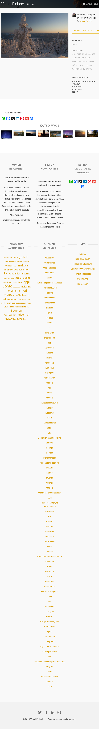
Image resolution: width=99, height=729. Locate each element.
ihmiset (13, 266)
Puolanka (49, 536)
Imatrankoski (49, 338)
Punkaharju (49, 531)
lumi (84, 54)
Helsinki (20, 262)
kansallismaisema (19, 273)
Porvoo (49, 526)
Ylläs (49, 686)
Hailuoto (49, 293)
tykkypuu (87, 69)
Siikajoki (49, 616)
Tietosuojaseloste (83, 274)
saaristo (22, 307)
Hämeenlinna (49, 303)
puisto (24, 299)
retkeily (6, 307)
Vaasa (49, 671)
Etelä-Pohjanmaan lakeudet (49, 283)
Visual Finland (12, 4)
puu (28, 299)
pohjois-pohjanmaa (12, 299)
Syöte (74, 44)
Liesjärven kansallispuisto (49, 438)
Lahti (49, 418)
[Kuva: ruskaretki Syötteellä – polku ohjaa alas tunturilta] (92, 134)
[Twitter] (39, 712)
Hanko (49, 313)
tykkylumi (77, 69)
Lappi (49, 428)
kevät (5, 282)
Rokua (49, 566)
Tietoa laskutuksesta (82, 264)
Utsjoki (49, 666)
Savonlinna (49, 606)
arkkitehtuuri (7, 257)
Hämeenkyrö (49, 297)
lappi (26, 282)
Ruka (49, 576)
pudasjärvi (88, 62)
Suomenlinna (49, 626)
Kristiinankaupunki (49, 403)
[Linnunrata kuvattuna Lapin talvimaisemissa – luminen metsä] (6, 135)
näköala (86, 58)
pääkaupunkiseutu (19, 303)
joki (26, 269)
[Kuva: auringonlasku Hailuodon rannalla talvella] (80, 134)
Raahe (49, 546)
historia (26, 262)
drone (7, 261)
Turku (49, 656)
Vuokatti (49, 681)
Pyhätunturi (49, 541)
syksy (9, 318)
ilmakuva (22, 265)
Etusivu (82, 254)
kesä (18, 277)
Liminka (49, 443)
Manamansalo (49, 458)
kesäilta (26, 278)
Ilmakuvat (49, 333)
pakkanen (76, 62)
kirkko (9, 282)
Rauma (50, 551)
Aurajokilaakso (49, 268)
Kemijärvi (49, 368)
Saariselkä (49, 581)
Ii (49, 328)
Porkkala (49, 521)
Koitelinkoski (49, 378)
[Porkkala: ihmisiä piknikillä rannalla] (55, 134)
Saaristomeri (49, 586)
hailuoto (13, 262)
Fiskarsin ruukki (50, 288)
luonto (91, 54)
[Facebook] (46, 712)
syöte (74, 65)
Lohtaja (49, 448)
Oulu (20, 295)
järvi (5, 273)
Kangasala (49, 363)
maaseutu (16, 287)
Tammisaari (49, 636)
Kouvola (49, 398)
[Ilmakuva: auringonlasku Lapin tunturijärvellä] (31, 133)
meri (23, 290)
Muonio (49, 478)
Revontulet (49, 561)
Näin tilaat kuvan (82, 259)
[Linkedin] (52, 712)
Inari (49, 343)
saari (16, 307)
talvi (81, 65)
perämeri (26, 295)
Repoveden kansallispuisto (49, 556)
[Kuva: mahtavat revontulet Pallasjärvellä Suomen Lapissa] (68, 134)
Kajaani (49, 353)
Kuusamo (49, 413)
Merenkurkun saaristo (49, 463)
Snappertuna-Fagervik (49, 621)
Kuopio (49, 408)
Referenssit (82, 284)
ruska (11, 306)
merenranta (13, 290)
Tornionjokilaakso (49, 651)
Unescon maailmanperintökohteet (50, 661)
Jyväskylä (49, 348)
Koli (49, 388)
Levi (49, 433)
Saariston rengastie (49, 591)
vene (25, 319)
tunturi (88, 65)
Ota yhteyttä (82, 279)
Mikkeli (49, 468)
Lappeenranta (49, 423)
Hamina (49, 308)
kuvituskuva (17, 282)
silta (27, 307)
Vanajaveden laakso (49, 676)
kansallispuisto (8, 278)
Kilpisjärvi (49, 373)
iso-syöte (76, 54)
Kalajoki (49, 358)
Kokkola (49, 383)
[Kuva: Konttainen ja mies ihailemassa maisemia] (19, 134)
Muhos (49, 473)
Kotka (49, 393)
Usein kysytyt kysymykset (82, 269)
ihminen (8, 266)
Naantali (49, 483)
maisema (76, 58)
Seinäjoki (50, 611)
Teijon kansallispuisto (49, 646)
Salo (50, 601)
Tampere (49, 641)
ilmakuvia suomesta (14, 269)
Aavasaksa (49, 258)
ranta (29, 303)
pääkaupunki (6, 303)
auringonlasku (21, 257)
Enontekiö (49, 272)
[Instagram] (59, 712)
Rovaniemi (49, 571)
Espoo (49, 278)
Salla (49, 596)
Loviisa (49, 453)
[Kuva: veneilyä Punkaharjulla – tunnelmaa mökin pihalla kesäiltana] (43, 134)
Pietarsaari (49, 511)
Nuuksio (49, 488)
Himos (49, 323)
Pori (49, 516)
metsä (8, 294)
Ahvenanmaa (49, 263)
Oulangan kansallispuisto (49, 493)
